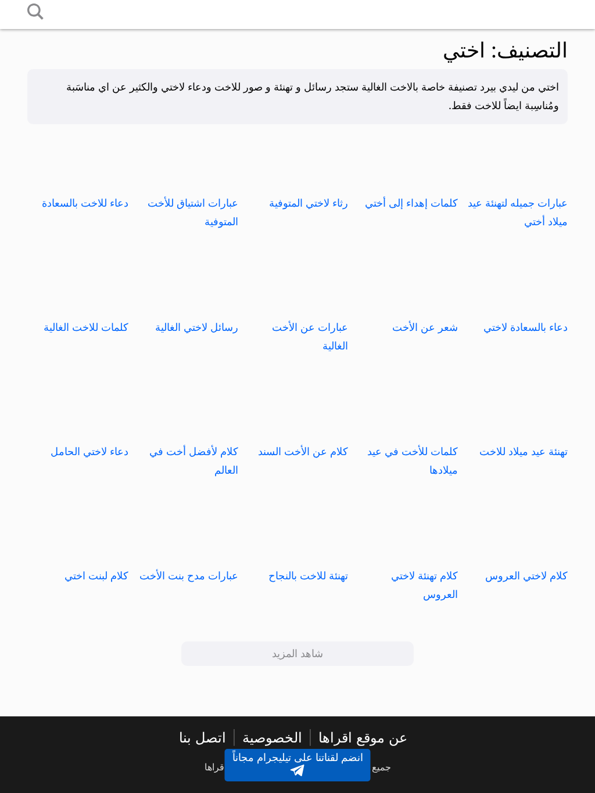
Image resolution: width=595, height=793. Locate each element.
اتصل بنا (202, 737)
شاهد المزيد (297, 653)
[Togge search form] (35, 12)
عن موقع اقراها (362, 737)
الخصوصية (272, 737)
